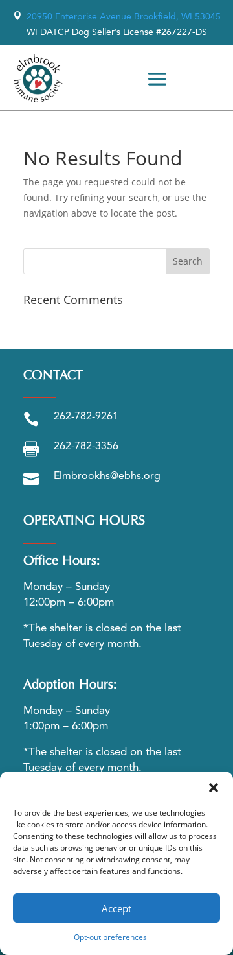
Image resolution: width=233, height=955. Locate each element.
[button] (213, 787)
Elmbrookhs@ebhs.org (107, 476)
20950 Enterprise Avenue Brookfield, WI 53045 (117, 16)
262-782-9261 (86, 417)
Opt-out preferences (110, 937)
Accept (116, 908)
